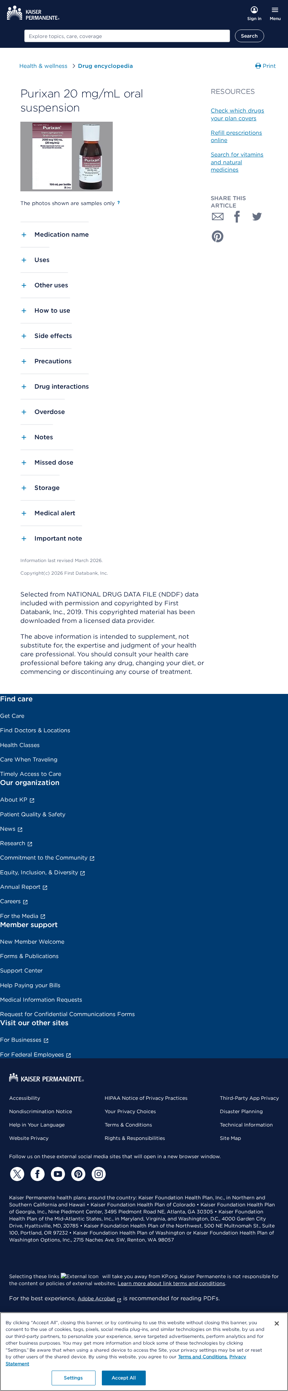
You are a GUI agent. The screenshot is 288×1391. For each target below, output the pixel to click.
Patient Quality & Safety (32, 814)
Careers (10, 901)
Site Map (230, 1138)
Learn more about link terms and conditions (171, 1283)
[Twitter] (16, 1174)
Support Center (21, 970)
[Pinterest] (77, 1174)
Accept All (123, 1377)
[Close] (276, 1323)
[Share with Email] (218, 217)
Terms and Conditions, (203, 1356)
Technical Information (246, 1125)
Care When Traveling (29, 759)
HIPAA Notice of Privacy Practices (146, 1098)
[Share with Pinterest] (218, 236)
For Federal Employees (32, 1054)
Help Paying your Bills (30, 985)
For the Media (19, 916)
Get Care (12, 716)
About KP (13, 799)
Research (12, 843)
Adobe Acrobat (96, 1298)
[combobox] (127, 36)
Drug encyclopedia (105, 66)
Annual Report (20, 886)
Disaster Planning (241, 1111)
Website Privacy (28, 1138)
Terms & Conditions (128, 1125)
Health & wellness (43, 66)
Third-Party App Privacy (249, 1098)
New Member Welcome (32, 941)
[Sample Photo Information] (118, 202)
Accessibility (24, 1098)
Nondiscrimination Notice (40, 1111)
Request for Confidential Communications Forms (67, 1014)
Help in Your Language (37, 1125)
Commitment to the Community (43, 857)
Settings (73, 1377)
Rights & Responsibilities (135, 1138)
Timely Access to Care (30, 774)
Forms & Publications (29, 956)
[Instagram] (98, 1174)
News (7, 828)
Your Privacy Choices (130, 1111)
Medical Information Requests (41, 999)
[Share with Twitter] (257, 217)
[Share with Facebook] (237, 217)
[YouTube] (57, 1174)
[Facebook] (37, 1174)
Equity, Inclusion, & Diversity (39, 872)
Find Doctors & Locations (35, 730)
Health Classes (20, 745)
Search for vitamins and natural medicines (237, 162)
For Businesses (20, 1039)
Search (249, 36)
